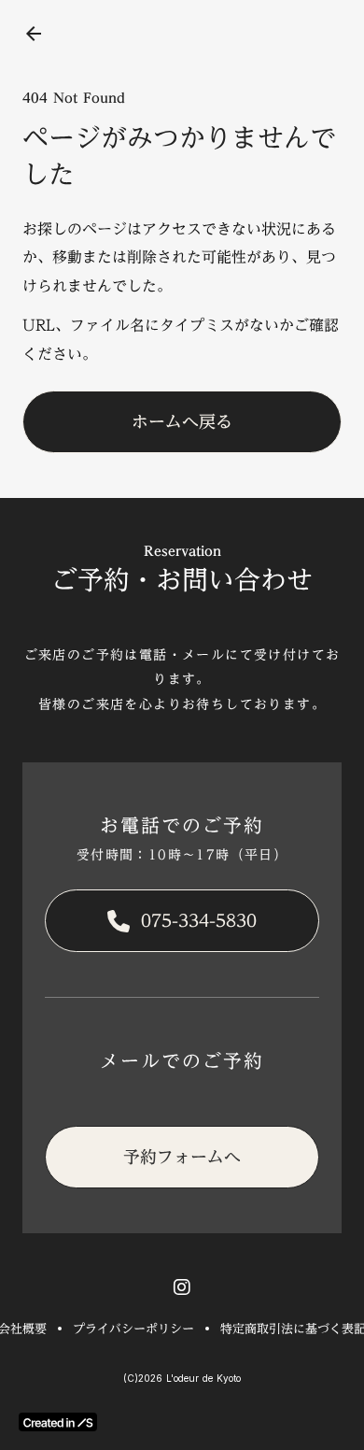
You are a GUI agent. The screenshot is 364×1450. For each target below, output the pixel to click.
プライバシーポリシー (133, 1328)
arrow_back (33, 33)
